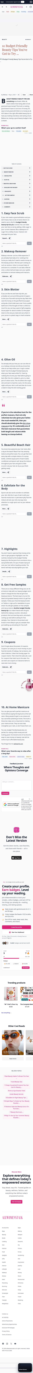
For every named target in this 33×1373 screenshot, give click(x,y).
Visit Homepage (16, 1202)
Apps (3, 11)
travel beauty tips (16, 1082)
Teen (3, 1296)
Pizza (13, 131)
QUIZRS (30, 758)
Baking (20, 1231)
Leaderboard (6, 967)
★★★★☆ (28, 39)
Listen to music (20, 756)
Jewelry (20, 1265)
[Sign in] (30, 7)
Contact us (5, 1314)
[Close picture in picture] (19, 1364)
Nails (3, 1279)
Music (19, 1276)
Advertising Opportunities (9, 1324)
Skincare (4, 1290)
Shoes (19, 1286)
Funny (19, 1252)
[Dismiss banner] (29, 799)
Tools (19, 1303)
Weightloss (5, 1303)
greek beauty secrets (16, 1094)
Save (24, 95)
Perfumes (20, 1283)
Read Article (16, 1059)
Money (20, 1272)
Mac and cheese (6, 131)
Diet (3, 1245)
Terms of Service (6, 1334)
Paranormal (21, 1279)
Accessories (5, 1227)
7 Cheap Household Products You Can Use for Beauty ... (16, 1086)
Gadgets (4, 1255)
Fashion (4, 1248)
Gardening (21, 1255)
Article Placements (7, 1321)
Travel (19, 1296)
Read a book (12, 756)
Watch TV (28, 756)
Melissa (5, 95)
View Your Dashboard (18, 932)
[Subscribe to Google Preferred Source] (11, 804)
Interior (4, 1265)
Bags (3, 1231)
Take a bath (4, 756)
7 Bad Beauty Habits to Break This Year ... (16, 1077)
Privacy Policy (6, 1331)
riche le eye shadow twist (16, 1091)
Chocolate (18, 131)
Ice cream (25, 131)
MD (18, 94)
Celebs (20, 1238)
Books (3, 1238)
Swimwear (21, 1293)
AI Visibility (5, 1317)
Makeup (4, 1272)
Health (4, 1262)
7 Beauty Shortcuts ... (16, 1112)
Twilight (4, 1300)
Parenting (23, 11)
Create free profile (16, 927)
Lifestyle (13, 11)
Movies (4, 1276)
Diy (19, 1245)
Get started (26, 967)
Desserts (20, 1241)
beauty (4, 39)
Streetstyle (5, 1293)
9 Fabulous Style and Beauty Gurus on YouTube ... (16, 1108)
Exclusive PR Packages (8, 1328)
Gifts (3, 1259)
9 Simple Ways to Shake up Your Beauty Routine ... (16, 1102)
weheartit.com (18, 744)
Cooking (4, 1241)
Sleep (18, 11)
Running (4, 1286)
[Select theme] (26, 7)
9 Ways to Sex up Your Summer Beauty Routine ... (16, 1117)
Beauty (4, 1234)
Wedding (20, 1300)
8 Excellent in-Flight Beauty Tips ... (16, 1098)
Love (19, 1269)
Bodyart (20, 1234)
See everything (6, 1013)
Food (7, 11)
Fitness (20, 1248)
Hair (19, 1259)
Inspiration (21, 1262)
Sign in (9, 938)
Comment (5, 793)
